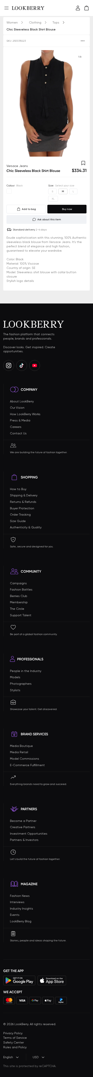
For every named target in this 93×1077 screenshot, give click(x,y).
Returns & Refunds (23, 502)
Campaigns (18, 583)
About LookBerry (22, 401)
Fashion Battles (21, 589)
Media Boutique (21, 746)
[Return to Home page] (28, 8)
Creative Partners (22, 827)
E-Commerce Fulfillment (27, 765)
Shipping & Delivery (23, 495)
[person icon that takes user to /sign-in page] (78, 8)
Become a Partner (23, 821)
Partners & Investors (24, 840)
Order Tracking (20, 514)
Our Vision (17, 407)
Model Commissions (24, 758)
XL (53, 198)
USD (36, 1057)
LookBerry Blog (20, 921)
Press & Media (20, 420)
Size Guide (18, 521)
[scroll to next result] (80, 103)
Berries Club (18, 596)
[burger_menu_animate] (6, 8)
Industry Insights (21, 908)
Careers (15, 427)
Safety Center (13, 1042)
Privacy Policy (12, 1033)
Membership (19, 602)
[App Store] (52, 980)
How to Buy (18, 489)
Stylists (15, 690)
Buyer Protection (22, 508)
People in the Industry (25, 671)
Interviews (17, 902)
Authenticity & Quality (26, 527)
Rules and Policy (15, 1047)
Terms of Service (15, 1037)
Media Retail (19, 752)
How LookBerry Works (25, 414)
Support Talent (20, 615)
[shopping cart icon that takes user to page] (86, 8)
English (8, 1057)
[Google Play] (19, 980)
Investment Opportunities (28, 833)
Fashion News (20, 896)
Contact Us (18, 433)
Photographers (21, 683)
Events (14, 915)
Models (15, 677)
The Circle (17, 608)
